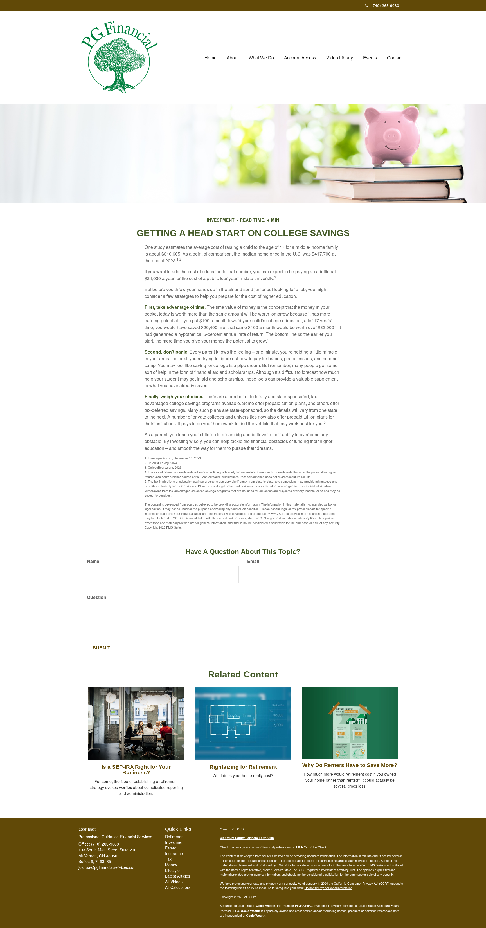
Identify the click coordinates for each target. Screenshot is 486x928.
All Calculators (177, 887)
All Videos (174, 881)
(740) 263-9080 (385, 5)
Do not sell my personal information (328, 887)
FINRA (299, 905)
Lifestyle (172, 870)
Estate (170, 848)
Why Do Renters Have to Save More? (349, 765)
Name (93, 561)
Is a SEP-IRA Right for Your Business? (136, 770)
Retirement (175, 836)
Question (96, 597)
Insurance (174, 853)
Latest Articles (177, 876)
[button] (233, 58)
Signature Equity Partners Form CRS (247, 838)
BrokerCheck (318, 847)
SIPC (308, 905)
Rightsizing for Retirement (243, 767)
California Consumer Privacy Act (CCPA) (362, 883)
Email (253, 561)
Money (171, 864)
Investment (175, 842)
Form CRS (236, 829)
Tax (168, 859)
